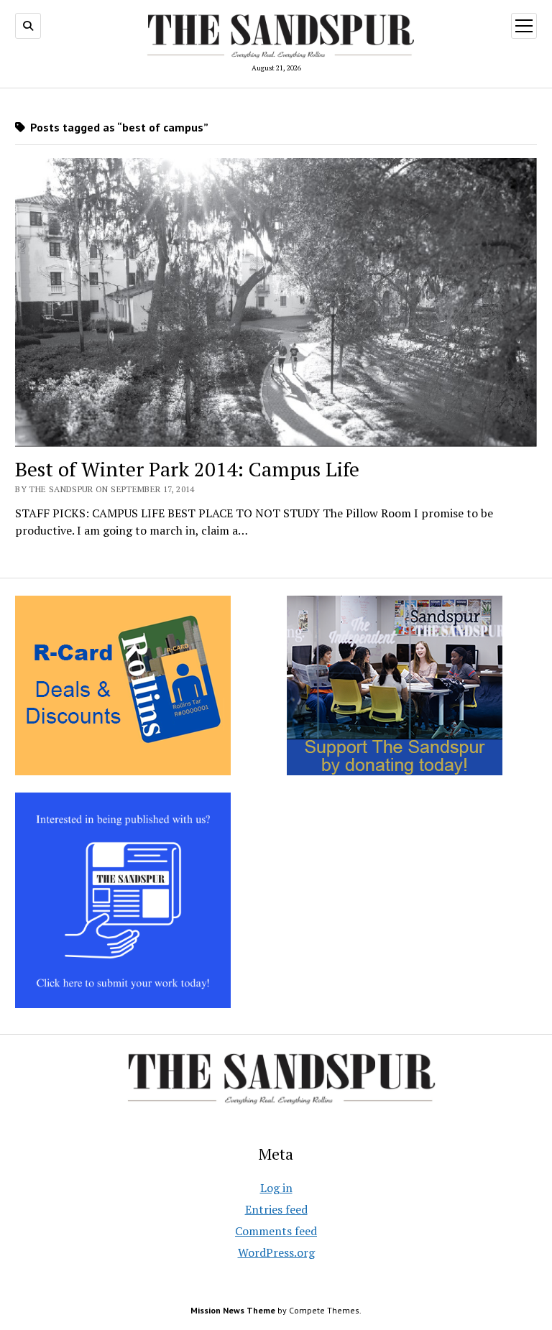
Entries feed (276, 1209)
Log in (276, 1188)
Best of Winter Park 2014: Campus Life (187, 469)
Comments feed (276, 1231)
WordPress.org (276, 1252)
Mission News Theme (232, 1310)
